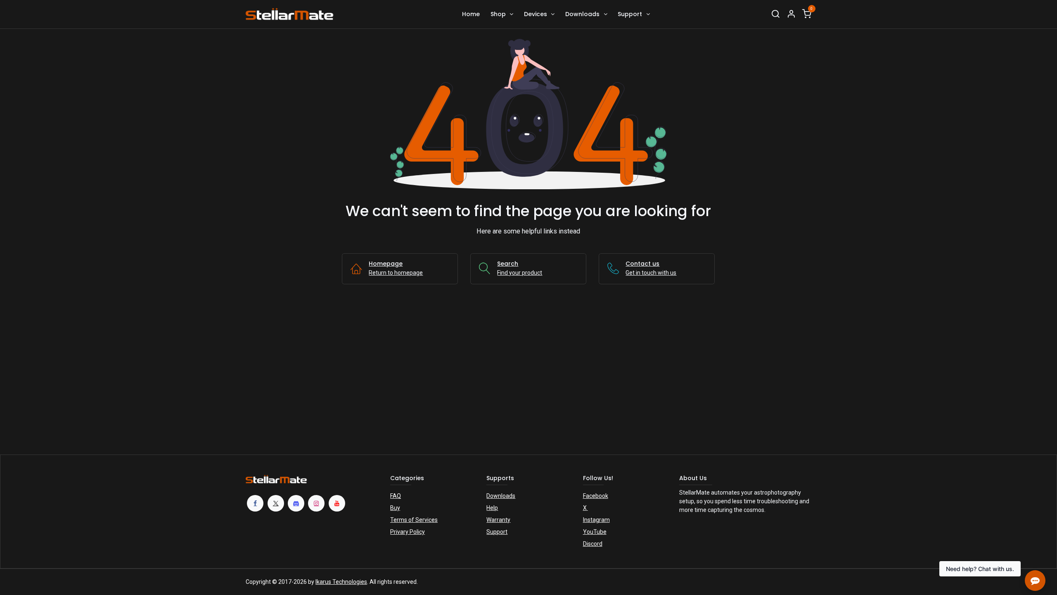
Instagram (596, 519)
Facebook (595, 496)
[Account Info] (791, 14)
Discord (592, 543)
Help (492, 508)
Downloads (500, 496)
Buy (395, 508)
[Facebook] (255, 503)
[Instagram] (316, 503)
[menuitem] (471, 14)
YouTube (595, 531)
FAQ (395, 496)
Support (496, 531)
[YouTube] (337, 503)
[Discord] (296, 503)
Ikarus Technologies (341, 581)
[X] (276, 503)
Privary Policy (407, 531)
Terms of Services (414, 519)
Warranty (498, 519)
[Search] (775, 14)
